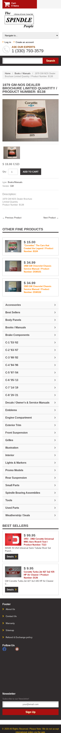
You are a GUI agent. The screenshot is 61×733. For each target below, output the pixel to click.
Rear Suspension (16, 477)
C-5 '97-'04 (11, 372)
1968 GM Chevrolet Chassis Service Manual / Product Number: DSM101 (37, 269)
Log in (8, 42)
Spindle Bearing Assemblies (22, 492)
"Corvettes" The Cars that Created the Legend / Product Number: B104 (38, 248)
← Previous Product (11, 217)
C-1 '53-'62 (11, 342)
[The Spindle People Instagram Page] (21, 649)
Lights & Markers (15, 462)
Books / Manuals (23, 73)
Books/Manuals (15, 182)
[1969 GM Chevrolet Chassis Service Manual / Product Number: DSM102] (13, 286)
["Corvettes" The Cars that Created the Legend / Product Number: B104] (13, 246)
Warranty (10, 623)
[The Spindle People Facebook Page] (8, 649)
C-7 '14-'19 (11, 387)
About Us (10, 609)
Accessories (13, 305)
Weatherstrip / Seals (17, 515)
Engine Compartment (18, 417)
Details (10, 556)
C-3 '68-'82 (11, 357)
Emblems (11, 410)
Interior (9, 455)
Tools (8, 500)
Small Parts (12, 485)
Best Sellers (12, 312)
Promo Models (14, 470)
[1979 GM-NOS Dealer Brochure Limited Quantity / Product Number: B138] (30, 120)
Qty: (4, 171)
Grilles (9, 440)
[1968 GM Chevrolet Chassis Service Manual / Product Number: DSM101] (13, 266)
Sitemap (10, 630)
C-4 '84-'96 (11, 365)
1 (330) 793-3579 (27, 50)
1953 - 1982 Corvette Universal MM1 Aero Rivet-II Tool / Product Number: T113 (39, 542)
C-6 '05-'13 (11, 380)
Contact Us (11, 616)
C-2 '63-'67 (11, 350)
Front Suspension (16, 432)
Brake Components (17, 335)
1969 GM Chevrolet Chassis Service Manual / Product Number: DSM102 (37, 289)
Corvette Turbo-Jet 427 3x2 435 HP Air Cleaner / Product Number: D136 (39, 575)
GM (12, 186)
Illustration (11, 447)
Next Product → (51, 217)
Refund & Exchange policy (19, 637)
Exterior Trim (13, 425)
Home (7, 73)
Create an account (25, 42)
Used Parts (12, 507)
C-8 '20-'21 (11, 395)
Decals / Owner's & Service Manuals (27, 402)
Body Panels (13, 320)
